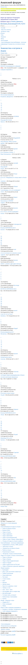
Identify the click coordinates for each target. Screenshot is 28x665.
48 (1, 422)
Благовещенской (14, 24)
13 (1, 104)
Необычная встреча (6, 357)
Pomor (2, 168)
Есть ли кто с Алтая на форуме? (9, 211)
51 (1, 427)
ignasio (2, 143)
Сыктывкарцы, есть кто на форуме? (10, 190)
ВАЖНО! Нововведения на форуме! (11, 66)
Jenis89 (16, 163)
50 (1, 425)
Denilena (3, 316)
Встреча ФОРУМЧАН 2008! (8, 481)
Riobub (16, 186)
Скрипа (3, 202)
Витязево (4, 24)
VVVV (2, 192)
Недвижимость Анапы (18, 649)
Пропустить (4, 7)
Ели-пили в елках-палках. (8, 393)
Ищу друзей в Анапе (6, 120)
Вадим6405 (17, 138)
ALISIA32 (16, 116)
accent (15, 310)
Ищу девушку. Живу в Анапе (9, 141)
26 (1, 240)
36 (1, 305)
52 (1, 429)
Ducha (2, 213)
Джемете (19, 21)
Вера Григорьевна (6, 154)
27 (1, 242)
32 (1, 298)
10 (1, 470)
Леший (2, 395)
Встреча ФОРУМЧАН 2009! (8, 456)
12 (1, 494)
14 (1, 105)
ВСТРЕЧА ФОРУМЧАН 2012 (8, 289)
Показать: (3, 510)
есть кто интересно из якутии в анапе (11, 253)
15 (1, 107)
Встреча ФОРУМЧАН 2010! (8, 413)
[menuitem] (6, 29)
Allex (2, 68)
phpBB (13, 631)
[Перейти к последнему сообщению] (20, 138)
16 (1, 109)
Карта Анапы (11, 649)
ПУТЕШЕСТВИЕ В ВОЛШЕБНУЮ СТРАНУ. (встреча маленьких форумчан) (13, 376)
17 (1, 111)
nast (15, 249)
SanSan (3, 440)
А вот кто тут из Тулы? (7, 314)
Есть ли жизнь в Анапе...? (8, 152)
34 (1, 301)
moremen (3, 181)
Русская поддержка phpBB (8, 635)
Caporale (16, 452)
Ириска (3, 122)
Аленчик (3, 359)
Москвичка (3, 334)
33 (1, 300)
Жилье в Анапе (10, 648)
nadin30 (3, 255)
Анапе (13, 21)
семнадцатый (17, 224)
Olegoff (16, 328)
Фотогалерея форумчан (7, 95)
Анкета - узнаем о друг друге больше (11, 264)
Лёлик (2, 415)
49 (1, 424)
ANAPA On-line (4, 648)
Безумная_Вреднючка (7, 96)
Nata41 (16, 197)
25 (1, 238)
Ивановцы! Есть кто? (6, 438)
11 (1, 472)
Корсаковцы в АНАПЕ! (7, 201)
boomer (16, 208)
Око (15, 477)
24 (1, 237)
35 (1, 303)
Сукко (23, 24)
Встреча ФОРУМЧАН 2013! (8, 228)
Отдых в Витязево (17, 648)
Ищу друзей (4, 167)
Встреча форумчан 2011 (7, 332)
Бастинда (16, 285)
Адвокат (16, 409)
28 (1, 244)
